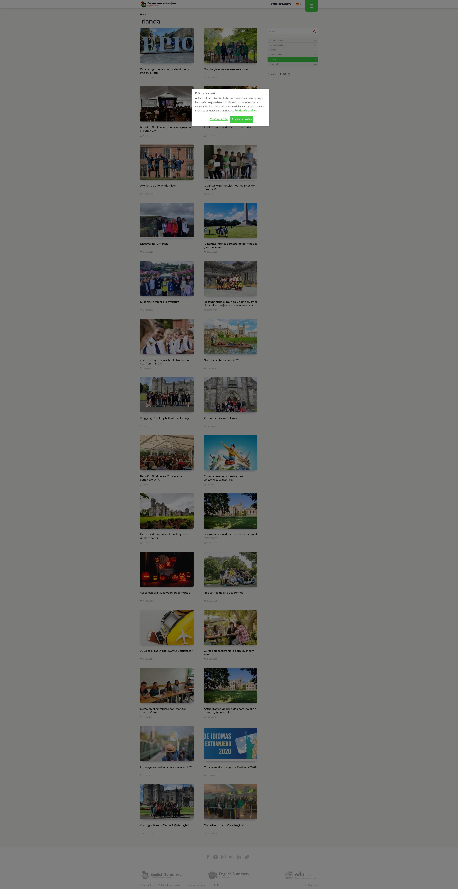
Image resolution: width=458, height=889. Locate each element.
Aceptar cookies (242, 119)
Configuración (219, 119)
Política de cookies (245, 110)
